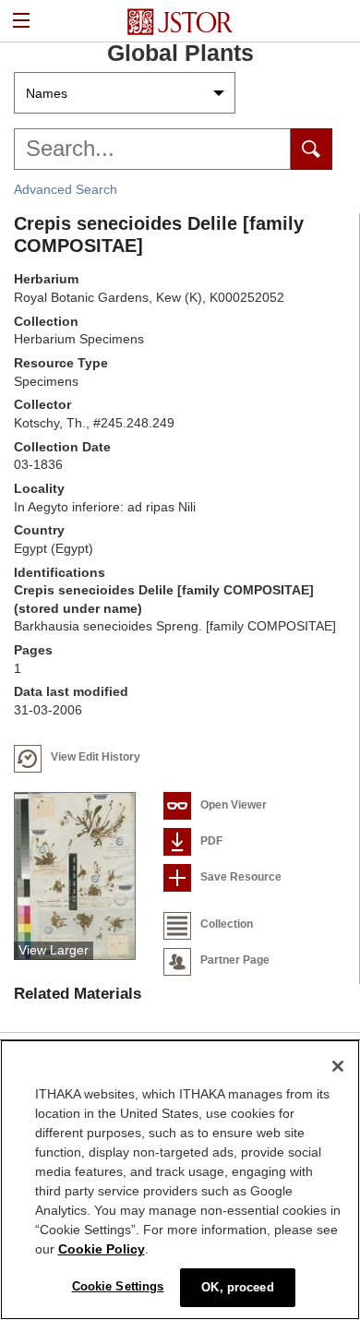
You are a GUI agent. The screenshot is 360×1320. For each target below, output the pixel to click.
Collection (226, 924)
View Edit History (95, 756)
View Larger (53, 949)
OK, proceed (237, 1287)
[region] (180, 1179)
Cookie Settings (118, 1286)
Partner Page (235, 960)
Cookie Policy (101, 1249)
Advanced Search (65, 189)
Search (311, 149)
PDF (211, 840)
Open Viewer (233, 804)
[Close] (338, 1066)
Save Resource (241, 876)
